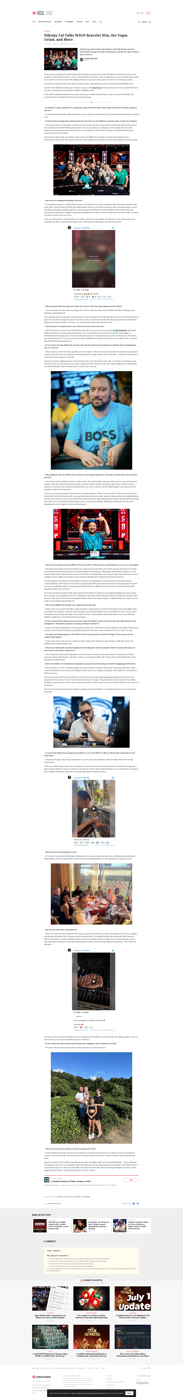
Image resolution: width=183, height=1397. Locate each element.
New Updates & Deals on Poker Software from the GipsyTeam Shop (91, 1316)
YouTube (65, 1197)
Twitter (71, 1197)
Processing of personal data (114, 1382)
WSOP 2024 (57, 1203)
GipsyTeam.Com (46, 1381)
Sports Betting (70, 1368)
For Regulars (69, 22)
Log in (148, 13)
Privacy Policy (110, 1385)
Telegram (77, 1197)
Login (49, 1251)
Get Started (58, 22)
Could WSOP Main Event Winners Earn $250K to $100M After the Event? (50, 1355)
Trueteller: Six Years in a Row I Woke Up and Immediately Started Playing (98, 1225)
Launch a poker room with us (41, 1385)
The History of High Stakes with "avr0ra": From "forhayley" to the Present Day (58, 1225)
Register (57, 1251)
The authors (110, 1388)
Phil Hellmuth (121, 330)
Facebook (60, 1197)
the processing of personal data (90, 1393)
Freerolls (79, 22)
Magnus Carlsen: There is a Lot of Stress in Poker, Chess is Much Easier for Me (138, 1225)
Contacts (109, 1376)
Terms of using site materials (72, 1376)
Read (131, 1180)
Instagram (86, 1197)
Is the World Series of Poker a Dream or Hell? (71, 1181)
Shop (87, 22)
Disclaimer (109, 1379)
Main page (35, 1368)
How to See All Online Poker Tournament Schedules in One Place (132, 1355)
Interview (51, 1203)
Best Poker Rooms (45, 22)
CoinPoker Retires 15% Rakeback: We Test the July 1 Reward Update (133, 1316)
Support (144, 1368)
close (129, 1393)
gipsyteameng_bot (145, 1376)
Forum (94, 22)
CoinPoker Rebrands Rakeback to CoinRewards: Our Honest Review (91, 1355)
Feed (34, 22)
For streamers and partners (41, 1388)
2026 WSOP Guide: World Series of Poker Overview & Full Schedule (50, 1316)
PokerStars (97, 88)
